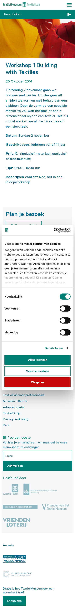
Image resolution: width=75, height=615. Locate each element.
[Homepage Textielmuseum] (21, 5)
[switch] (65, 308)
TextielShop (11, 413)
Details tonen (54, 348)
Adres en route (13, 407)
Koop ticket (12, 14)
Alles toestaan (37, 359)
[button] (69, 5)
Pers (6, 425)
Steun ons (14, 600)
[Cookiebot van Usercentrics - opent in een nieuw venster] (54, 230)
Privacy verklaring (15, 419)
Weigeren (37, 382)
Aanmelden (15, 465)
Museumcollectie (15, 401)
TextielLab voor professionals (23, 395)
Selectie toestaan (37, 371)
